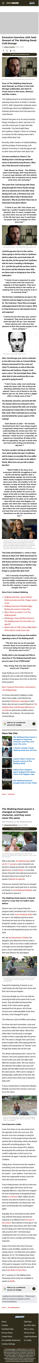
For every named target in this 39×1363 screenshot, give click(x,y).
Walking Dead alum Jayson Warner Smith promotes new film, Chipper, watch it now (20, 600)
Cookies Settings (8, 1344)
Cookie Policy (7, 1336)
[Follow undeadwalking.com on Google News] (33, 723)
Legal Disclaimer (30, 1336)
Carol (15, 890)
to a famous (12, 1197)
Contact (5, 1325)
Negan (21, 870)
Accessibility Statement (11, 1340)
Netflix (12, 1281)
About (4, 1322)
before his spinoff (17, 879)
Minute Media (11, 1349)
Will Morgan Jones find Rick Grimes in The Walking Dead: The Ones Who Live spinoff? (19, 621)
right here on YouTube (19, 707)
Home (4, 794)
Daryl (9, 870)
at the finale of (15, 1270)
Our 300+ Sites (30, 1325)
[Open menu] (3, 3)
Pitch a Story (29, 1329)
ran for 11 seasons (9, 864)
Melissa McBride (24, 890)
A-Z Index (28, 1340)
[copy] (14, 50)
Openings (27, 1322)
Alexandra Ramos (10, 825)
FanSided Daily (7, 1329)
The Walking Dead (13, 1307)
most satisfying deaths (23, 914)
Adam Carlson (9, 47)
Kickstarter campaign (19, 701)
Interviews (11, 794)
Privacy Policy (7, 1333)
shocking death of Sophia (18, 938)
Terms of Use (29, 1333)
